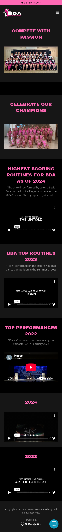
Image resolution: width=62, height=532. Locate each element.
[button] (57, 12)
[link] (12, 12)
